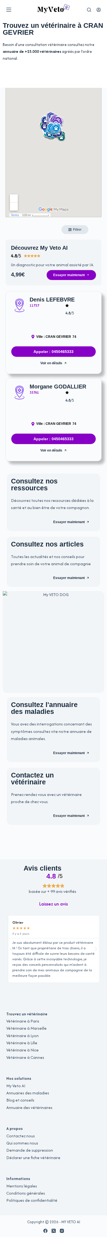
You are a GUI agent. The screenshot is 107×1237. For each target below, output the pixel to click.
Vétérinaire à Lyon (22, 1035)
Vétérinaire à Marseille (26, 1028)
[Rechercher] (89, 10)
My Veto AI (16, 1086)
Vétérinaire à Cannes (25, 1057)
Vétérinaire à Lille (21, 1043)
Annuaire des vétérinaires (29, 1107)
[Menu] (8, 9)
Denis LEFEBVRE (52, 300)
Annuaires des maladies (27, 1093)
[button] (53, 904)
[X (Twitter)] (54, 1231)
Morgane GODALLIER (58, 387)
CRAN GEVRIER (58, 337)
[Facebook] (45, 1231)
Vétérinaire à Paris (22, 1021)
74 (74, 337)
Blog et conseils (20, 1100)
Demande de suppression (29, 1150)
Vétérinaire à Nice (22, 1050)
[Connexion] (99, 10)
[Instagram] (62, 1231)
